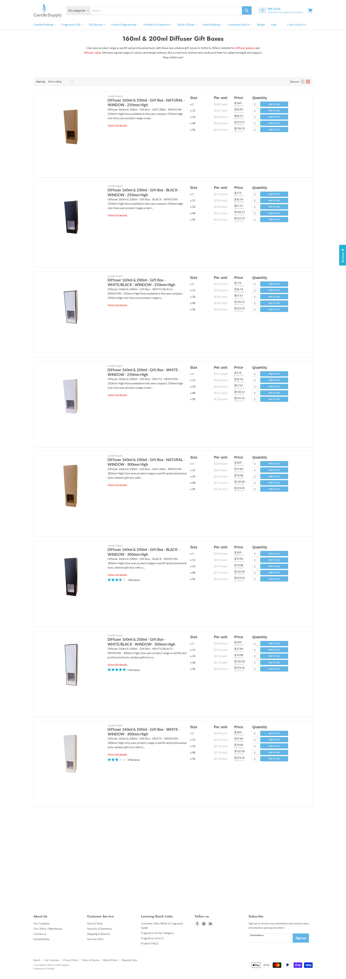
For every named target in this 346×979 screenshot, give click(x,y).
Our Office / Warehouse (47, 928)
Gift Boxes (96, 24)
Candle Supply (115, 96)
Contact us (39, 933)
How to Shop (95, 923)
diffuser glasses (245, 48)
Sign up (301, 938)
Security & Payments (99, 928)
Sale (273, 24)
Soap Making (211, 24)
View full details (117, 125)
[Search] (247, 10)
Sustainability (41, 939)
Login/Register (296, 24)
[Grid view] (302, 81)
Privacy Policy (70, 960)
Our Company (41, 923)
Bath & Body (186, 24)
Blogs (261, 24)
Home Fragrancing (123, 24)
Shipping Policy (129, 960)
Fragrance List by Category (157, 933)
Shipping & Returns (98, 933)
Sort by (40, 81)
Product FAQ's (149, 943)
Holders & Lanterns (157, 24)
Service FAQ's (95, 939)
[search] (166, 10)
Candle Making (43, 24)
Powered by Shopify (44, 968)
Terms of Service (90, 960)
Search (36, 960)
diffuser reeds (92, 52)
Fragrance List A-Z (152, 938)
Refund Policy (110, 960)
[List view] (308, 81)
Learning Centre (239, 24)
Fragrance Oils (71, 24)
